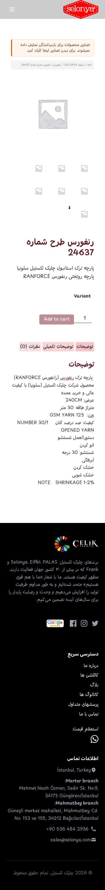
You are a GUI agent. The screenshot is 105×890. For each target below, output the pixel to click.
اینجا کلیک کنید (38, 50)
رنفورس (57, 65)
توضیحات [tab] (84, 346)
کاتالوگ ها (89, 694)
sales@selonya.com (71, 840)
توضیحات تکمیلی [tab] (58, 346)
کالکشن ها (89, 675)
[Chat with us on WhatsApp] (94, 739)
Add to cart (57, 319)
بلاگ (94, 685)
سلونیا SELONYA (74, 65)
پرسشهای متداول (83, 704)
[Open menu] (12, 9)
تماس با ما (88, 714)
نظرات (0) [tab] (30, 346)
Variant (82, 296)
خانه (89, 65)
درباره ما (91, 666)
